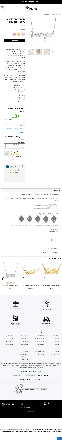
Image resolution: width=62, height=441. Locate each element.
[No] (54, 438)
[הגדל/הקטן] (60, 419)
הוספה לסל (15, 41)
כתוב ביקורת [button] (15, 159)
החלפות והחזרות (53, 248)
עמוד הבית (58, 14)
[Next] (28, 53)
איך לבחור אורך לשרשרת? (17, 226)
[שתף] (50, 419)
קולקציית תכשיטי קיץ (16, 128)
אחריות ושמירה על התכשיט (50, 252)
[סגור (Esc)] (46, 419)
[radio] (23, 34)
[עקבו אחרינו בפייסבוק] (48, 404)
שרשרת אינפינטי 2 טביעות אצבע (10, 286)
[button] (59, 7)
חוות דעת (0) (54, 240)
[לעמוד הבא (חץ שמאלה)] (55, 426)
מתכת (23, 30)
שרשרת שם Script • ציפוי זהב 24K (31, 286)
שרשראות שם (46, 14)
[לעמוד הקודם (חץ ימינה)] (60, 426)
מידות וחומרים (53, 236)
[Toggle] (59, 190)
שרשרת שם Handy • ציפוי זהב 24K (51, 286)
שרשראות (53, 14)
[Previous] (60, 277)
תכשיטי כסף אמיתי (15, 130)
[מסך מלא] (55, 419)
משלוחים (55, 244)
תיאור (56, 190)
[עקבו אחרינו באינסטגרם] (45, 404)
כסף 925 (21, 132)
